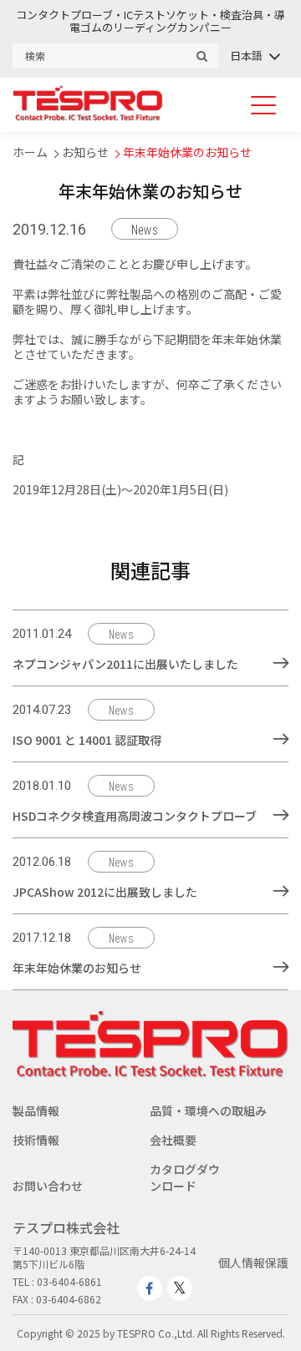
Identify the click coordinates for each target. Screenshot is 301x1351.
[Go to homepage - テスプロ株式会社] (150, 1073)
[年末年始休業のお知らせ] (280, 967)
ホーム (30, 152)
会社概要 (173, 1139)
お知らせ (85, 152)
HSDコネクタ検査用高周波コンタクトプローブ (135, 815)
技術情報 (36, 1139)
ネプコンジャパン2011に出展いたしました (125, 663)
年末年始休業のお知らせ (187, 152)
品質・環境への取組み (208, 1110)
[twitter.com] (179, 1288)
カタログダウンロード (185, 1177)
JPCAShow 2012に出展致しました (105, 891)
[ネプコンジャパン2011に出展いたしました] (280, 663)
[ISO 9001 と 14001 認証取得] (280, 739)
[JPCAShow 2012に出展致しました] (280, 891)
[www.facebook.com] (149, 1288)
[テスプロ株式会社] (88, 116)
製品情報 (36, 1110)
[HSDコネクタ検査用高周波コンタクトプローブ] (280, 815)
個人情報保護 (253, 1262)
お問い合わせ (48, 1185)
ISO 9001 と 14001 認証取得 (87, 739)
